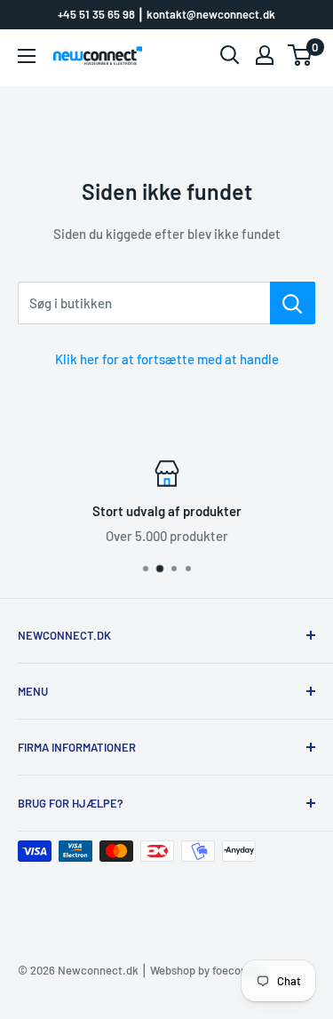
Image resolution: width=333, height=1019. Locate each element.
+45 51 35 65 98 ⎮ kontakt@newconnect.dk (166, 14)
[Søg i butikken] (292, 303)
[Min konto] (265, 55)
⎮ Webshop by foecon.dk (201, 970)
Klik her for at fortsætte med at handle (167, 359)
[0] (300, 55)
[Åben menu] (27, 56)
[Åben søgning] (230, 55)
